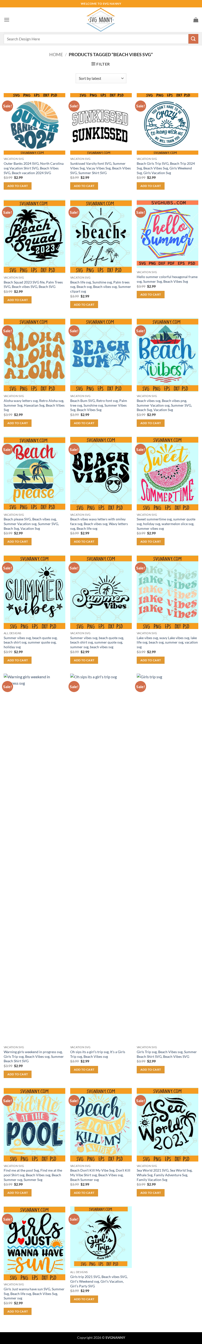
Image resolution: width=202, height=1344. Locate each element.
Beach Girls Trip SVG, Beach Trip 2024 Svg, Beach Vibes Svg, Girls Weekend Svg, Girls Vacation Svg (166, 168)
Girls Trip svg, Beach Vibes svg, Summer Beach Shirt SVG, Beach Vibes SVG (167, 1054)
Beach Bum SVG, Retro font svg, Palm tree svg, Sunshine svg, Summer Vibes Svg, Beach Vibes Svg (98, 405)
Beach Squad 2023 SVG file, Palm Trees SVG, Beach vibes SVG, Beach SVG (33, 284)
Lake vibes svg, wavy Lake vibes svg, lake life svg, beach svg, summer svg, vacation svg (167, 642)
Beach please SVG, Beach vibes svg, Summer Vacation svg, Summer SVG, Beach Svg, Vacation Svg (31, 523)
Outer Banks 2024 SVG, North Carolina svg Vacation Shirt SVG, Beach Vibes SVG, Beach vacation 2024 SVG (34, 168)
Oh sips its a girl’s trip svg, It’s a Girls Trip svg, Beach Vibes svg (97, 1054)
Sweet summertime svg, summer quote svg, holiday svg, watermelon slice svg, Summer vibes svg (166, 523)
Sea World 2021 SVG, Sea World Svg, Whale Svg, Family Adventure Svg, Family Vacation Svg (164, 1174)
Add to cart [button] (17, 185)
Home (56, 54)
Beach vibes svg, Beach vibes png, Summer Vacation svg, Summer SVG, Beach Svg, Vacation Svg (164, 405)
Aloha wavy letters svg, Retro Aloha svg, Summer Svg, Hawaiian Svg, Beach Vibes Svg (34, 405)
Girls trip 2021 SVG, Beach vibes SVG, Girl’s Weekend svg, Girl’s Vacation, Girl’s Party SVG (99, 1281)
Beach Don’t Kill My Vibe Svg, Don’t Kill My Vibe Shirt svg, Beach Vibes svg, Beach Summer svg (100, 1174)
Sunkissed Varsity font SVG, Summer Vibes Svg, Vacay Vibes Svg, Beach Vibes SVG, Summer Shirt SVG (100, 168)
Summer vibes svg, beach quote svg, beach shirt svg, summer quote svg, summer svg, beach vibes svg (97, 642)
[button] (7, 20)
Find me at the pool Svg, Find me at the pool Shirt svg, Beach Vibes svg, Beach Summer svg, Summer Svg (33, 1174)
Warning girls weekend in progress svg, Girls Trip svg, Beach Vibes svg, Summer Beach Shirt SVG (34, 1056)
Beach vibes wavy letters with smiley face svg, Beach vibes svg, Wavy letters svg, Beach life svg (99, 523)
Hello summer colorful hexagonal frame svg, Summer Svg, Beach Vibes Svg (167, 279)
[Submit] (193, 39)
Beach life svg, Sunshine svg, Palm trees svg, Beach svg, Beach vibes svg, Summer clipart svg (100, 286)
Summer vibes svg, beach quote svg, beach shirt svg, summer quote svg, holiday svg (30, 642)
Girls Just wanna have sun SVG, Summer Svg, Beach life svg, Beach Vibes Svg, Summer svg (34, 1293)
